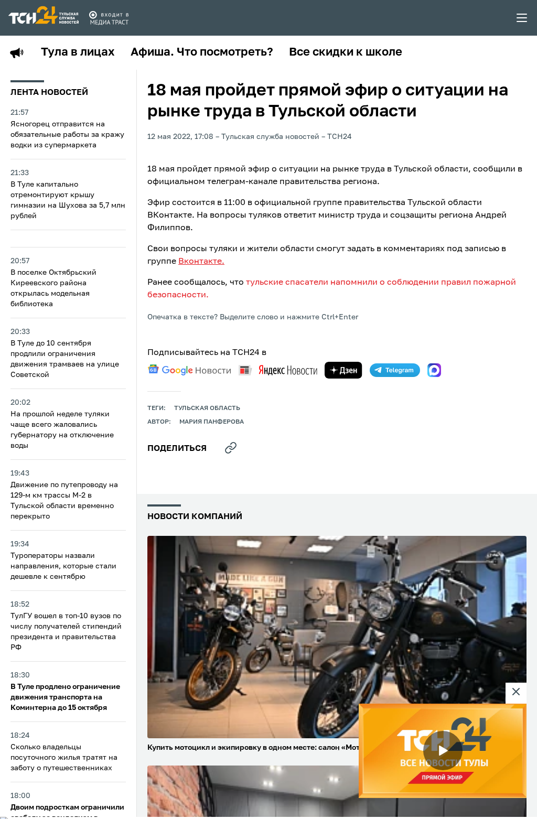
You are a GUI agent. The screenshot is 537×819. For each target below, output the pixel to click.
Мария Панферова (211, 422)
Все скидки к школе (345, 52)
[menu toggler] (522, 18)
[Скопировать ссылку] (230, 447)
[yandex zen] (343, 370)
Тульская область (207, 408)
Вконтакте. (201, 261)
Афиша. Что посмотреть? (202, 52)
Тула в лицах (78, 52)
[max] (434, 370)
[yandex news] (278, 370)
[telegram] (395, 370)
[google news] (189, 370)
